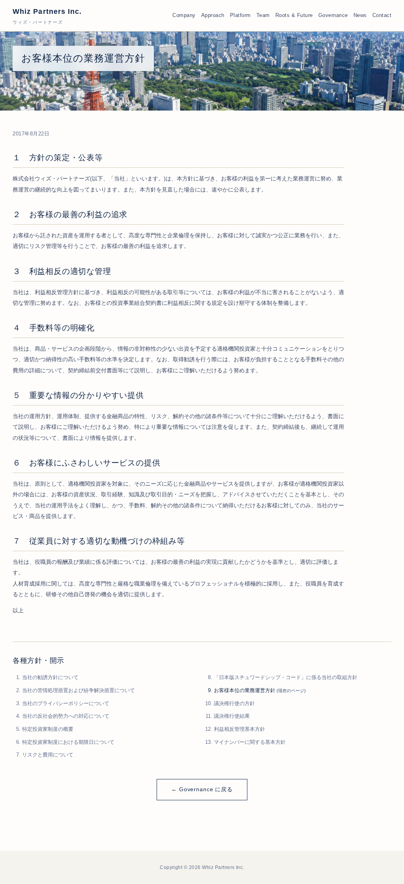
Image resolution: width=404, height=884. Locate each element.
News (360, 15)
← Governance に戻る (201, 789)
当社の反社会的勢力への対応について (65, 716)
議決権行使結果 (232, 716)
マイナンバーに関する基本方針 (250, 742)
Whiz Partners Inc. (47, 16)
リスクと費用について (47, 755)
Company (184, 15)
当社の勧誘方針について (50, 677)
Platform (240, 15)
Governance (333, 15)
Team (263, 15)
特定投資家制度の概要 (47, 729)
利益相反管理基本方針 (239, 729)
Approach (212, 15)
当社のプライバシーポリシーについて (65, 703)
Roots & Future (294, 15)
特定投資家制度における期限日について (68, 742)
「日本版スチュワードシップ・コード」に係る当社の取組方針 (285, 677)
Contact (382, 15)
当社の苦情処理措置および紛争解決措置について (78, 690)
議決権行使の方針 (234, 703)
